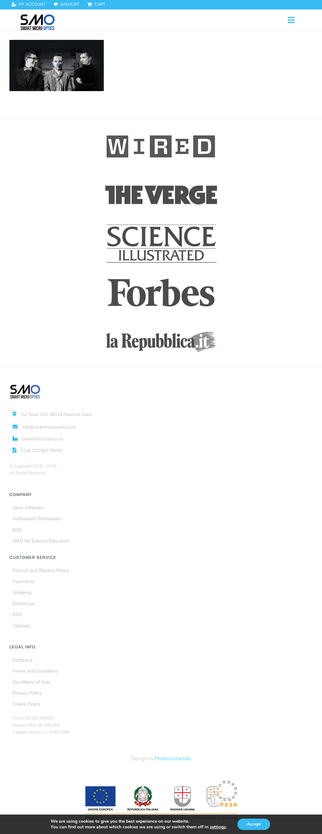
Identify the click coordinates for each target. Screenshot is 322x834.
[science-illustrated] (161, 224)
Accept (254, 824)
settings (218, 827)
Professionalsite (173, 758)
